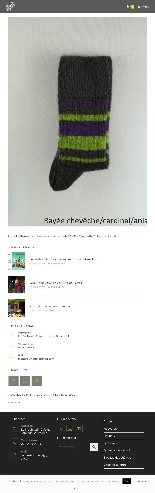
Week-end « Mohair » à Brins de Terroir (55, 282)
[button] (14, 402)
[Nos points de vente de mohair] (16, 308)
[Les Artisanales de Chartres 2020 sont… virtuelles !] (16, 261)
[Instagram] (25, 381)
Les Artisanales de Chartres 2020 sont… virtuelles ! (63, 259)
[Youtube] (36, 381)
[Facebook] (13, 381)
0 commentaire (57, 263)
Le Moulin (110, 443)
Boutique (110, 436)
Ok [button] (127, 481)
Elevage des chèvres (117, 457)
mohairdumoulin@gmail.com (36, 358)
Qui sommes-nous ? (117, 450)
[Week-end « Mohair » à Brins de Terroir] (16, 284)
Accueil (12, 236)
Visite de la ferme (115, 465)
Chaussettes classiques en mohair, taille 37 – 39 (47, 236)
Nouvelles (110, 428)
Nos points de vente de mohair (50, 306)
